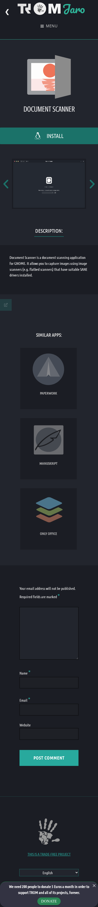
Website (25, 725)
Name (25, 673)
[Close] (94, 885)
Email (25, 700)
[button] (6, 184)
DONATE (49, 901)
